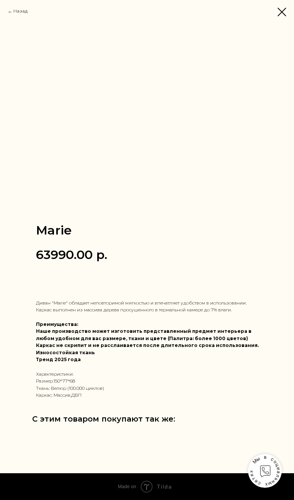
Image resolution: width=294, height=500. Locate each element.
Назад (20, 11)
